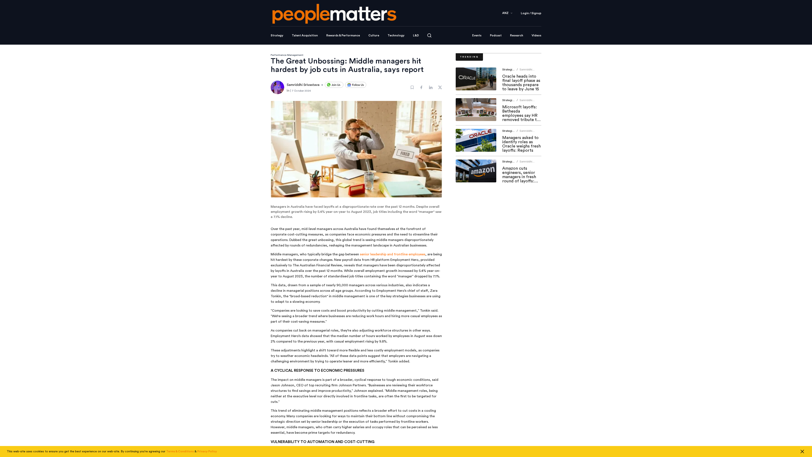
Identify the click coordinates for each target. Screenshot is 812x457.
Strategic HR (510, 69)
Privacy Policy (207, 451)
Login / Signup (531, 13)
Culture (373, 35)
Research (516, 35)
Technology (396, 35)
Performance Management (287, 55)
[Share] (421, 87)
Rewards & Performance (343, 35)
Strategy (277, 35)
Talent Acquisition (305, 35)
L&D (416, 35)
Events (476, 35)
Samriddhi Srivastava (526, 71)
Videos (536, 35)
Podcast (496, 35)
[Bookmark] (412, 87)
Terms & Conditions (180, 451)
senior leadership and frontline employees (392, 254)
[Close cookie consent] (802, 451)
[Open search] (429, 35)
